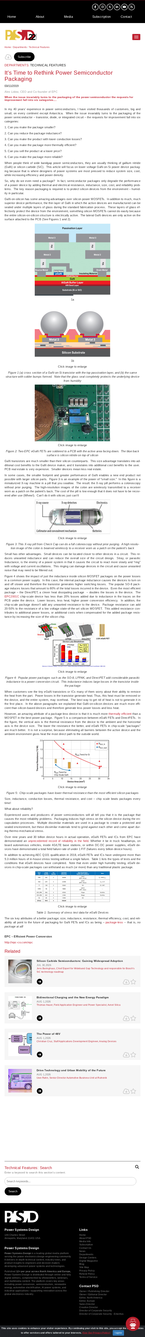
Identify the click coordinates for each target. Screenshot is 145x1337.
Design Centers (87, 1257)
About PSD (85, 1238)
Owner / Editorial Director (93, 1294)
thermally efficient (120, 713)
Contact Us (85, 1248)
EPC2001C (12, 596)
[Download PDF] (8, 57)
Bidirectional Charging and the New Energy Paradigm (73, 997)
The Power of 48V (48, 1034)
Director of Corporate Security (95, 1310)
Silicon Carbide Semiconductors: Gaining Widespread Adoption (80, 961)
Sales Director (87, 1304)
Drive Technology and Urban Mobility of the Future (71, 1070)
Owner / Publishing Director (94, 1291)
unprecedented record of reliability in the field (58, 840)
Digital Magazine (88, 1261)
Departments (20, 47)
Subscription (101, 17)
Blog (81, 1264)
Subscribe (24, 56)
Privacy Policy (87, 1270)
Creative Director (88, 1307)
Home (11, 17)
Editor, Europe (87, 1301)
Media (68, 17)
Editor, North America (90, 1297)
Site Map (84, 1267)
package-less (114, 922)
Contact (126, 17)
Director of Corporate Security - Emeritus (101, 1314)
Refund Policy (87, 1274)
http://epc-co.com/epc (19, 942)
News (82, 1251)
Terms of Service (88, 1277)
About (40, 17)
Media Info (85, 1241)
